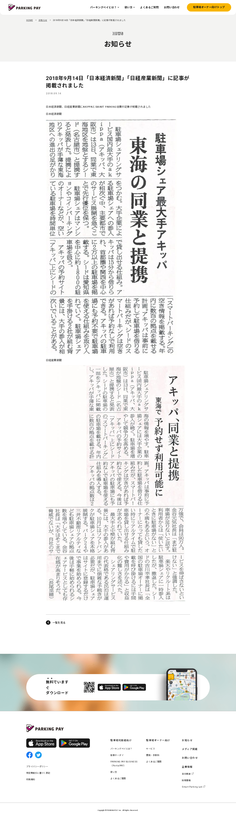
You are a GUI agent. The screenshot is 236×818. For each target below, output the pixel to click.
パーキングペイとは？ (121, 748)
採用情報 (186, 780)
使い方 (113, 772)
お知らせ (42, 20)
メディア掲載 (190, 749)
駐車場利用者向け (121, 740)
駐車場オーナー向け (158, 740)
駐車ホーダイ (117, 755)
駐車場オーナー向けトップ (209, 7)
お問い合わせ (190, 757)
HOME (29, 20)
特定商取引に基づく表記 (38, 773)
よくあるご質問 (118, 778)
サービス (150, 748)
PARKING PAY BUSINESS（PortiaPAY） (123, 763)
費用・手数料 (152, 755)
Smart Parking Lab (192, 786)
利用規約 (30, 779)
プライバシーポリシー (37, 766)
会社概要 (186, 774)
